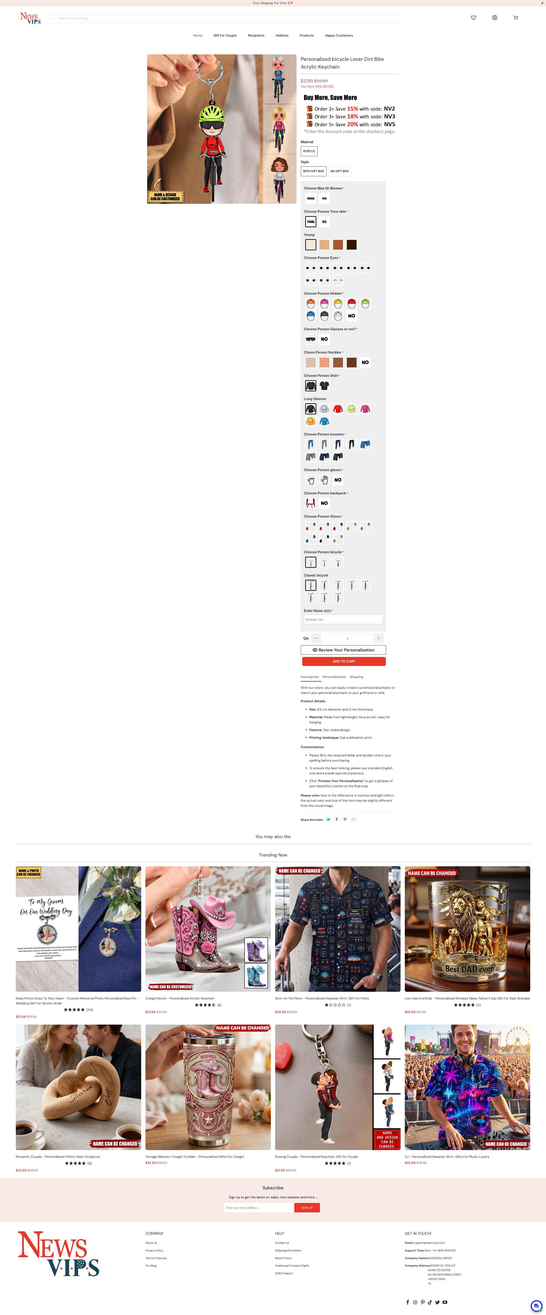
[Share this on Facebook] (337, 819)
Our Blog (150, 1265)
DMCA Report (284, 1273)
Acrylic (309, 151)
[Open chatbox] (537, 1306)
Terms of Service (156, 1258)
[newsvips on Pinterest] (423, 1302)
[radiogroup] (343, 198)
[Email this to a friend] (353, 819)
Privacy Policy (154, 1250)
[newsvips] (30, 18)
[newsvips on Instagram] (415, 1302)
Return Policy (283, 1258)
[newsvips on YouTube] (445, 1302)
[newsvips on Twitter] (437, 1302)
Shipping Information (288, 1250)
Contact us (282, 1243)
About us (151, 1243)
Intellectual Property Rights (292, 1265)
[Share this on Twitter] (328, 819)
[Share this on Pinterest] (345, 819)
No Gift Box (340, 171)
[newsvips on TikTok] (430, 1302)
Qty (306, 638)
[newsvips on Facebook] (408, 1302)
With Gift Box (313, 171)
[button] (256, 35)
